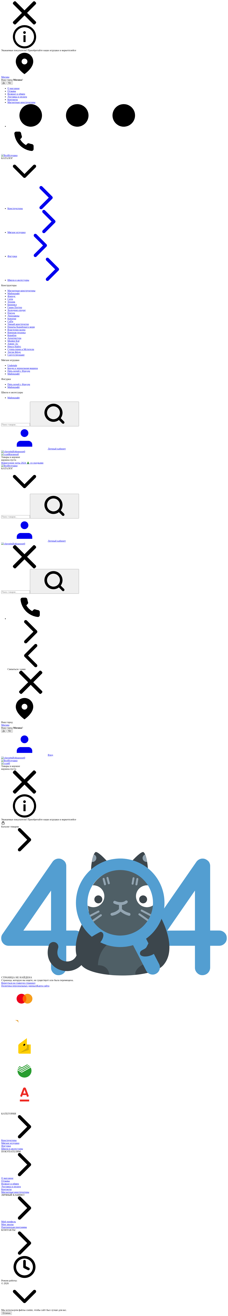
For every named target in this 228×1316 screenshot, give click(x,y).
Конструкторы (9, 1140)
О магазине (7, 1178)
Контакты (6, 1189)
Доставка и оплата (11, 1186)
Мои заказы (7, 1224)
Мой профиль (8, 1221)
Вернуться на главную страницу (18, 983)
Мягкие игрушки (10, 1143)
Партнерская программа (14, 1227)
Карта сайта (43, 985)
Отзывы (5, 1181)
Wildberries (82, 50)
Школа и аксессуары (12, 1148)
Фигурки (6, 1146)
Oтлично (6, 1313)
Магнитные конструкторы (15, 1192)
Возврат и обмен (10, 1183)
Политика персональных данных (18, 985)
